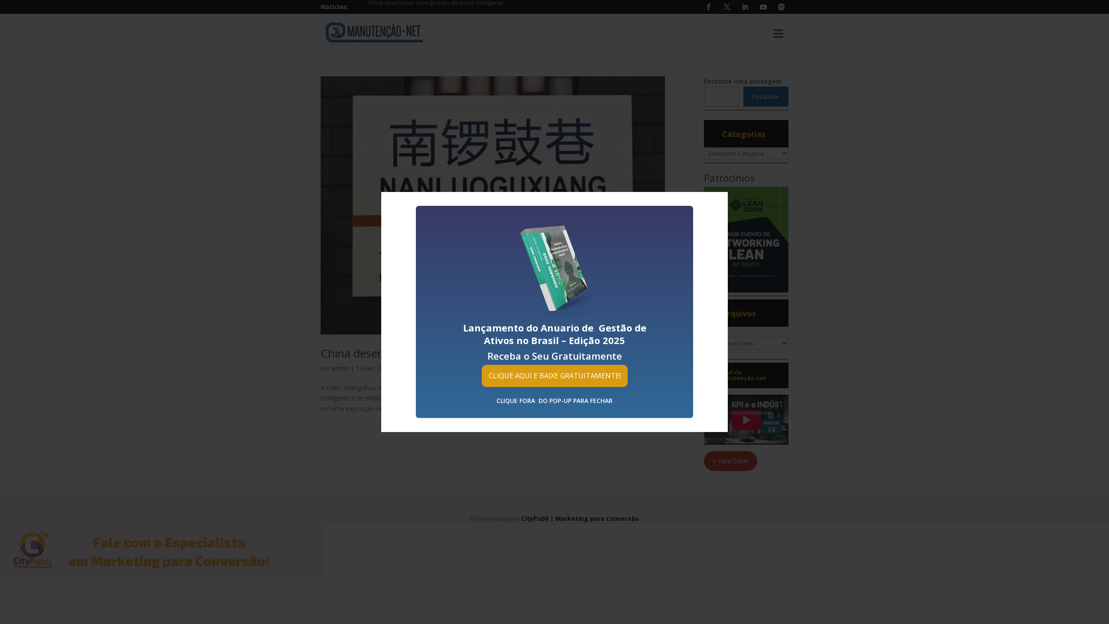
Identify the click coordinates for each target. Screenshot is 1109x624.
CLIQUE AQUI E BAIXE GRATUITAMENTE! (555, 375)
